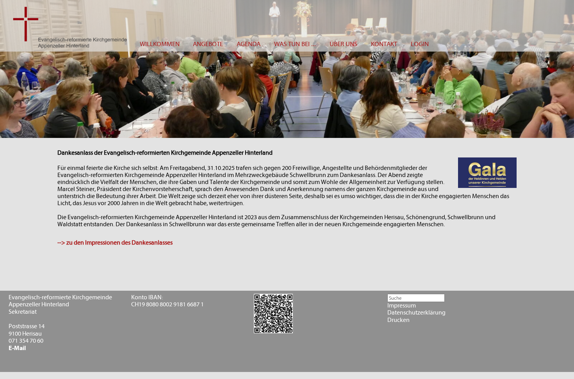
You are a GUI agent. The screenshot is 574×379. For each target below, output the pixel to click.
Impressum (401, 305)
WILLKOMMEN (160, 44)
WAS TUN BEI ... (295, 44)
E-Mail (17, 348)
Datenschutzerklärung (416, 312)
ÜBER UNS (343, 44)
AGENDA (248, 44)
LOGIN (420, 44)
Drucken (398, 320)
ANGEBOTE (208, 44)
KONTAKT (384, 44)
